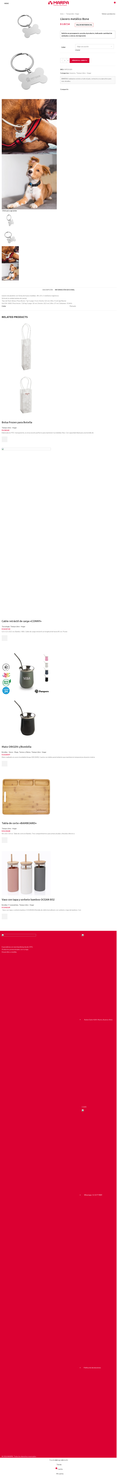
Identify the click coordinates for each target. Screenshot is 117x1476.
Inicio (62, 14)
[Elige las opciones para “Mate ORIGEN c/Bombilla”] (4, 764)
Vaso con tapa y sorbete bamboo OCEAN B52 (28, 899)
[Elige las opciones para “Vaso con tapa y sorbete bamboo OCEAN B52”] (4, 916)
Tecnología (6, 626)
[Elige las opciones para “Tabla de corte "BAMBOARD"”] (4, 840)
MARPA (10, 1456)
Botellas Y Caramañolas (10, 905)
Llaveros (73, 73)
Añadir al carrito (79, 60)
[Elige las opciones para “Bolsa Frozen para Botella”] (4, 439)
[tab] (48, 289)
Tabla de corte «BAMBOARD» (19, 823)
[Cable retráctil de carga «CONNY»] (26, 533)
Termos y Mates (25, 752)
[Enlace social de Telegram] (81, 89)
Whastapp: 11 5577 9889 (93, 1195)
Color (63, 47)
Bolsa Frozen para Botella (17, 422)
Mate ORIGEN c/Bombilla (16, 746)
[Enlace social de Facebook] (70, 89)
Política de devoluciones (92, 1368)
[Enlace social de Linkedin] (78, 89)
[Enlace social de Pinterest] (75, 89)
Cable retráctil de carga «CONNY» (21, 621)
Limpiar (77, 50)
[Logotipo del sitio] (58, 3)
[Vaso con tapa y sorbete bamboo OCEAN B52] (26, 873)
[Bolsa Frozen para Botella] (26, 347)
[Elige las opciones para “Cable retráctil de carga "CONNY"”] (4, 638)
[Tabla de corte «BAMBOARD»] (26, 797)
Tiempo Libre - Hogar (72, 14)
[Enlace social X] (72, 89)
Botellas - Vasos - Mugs (10, 752)
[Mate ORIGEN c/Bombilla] (26, 671)
